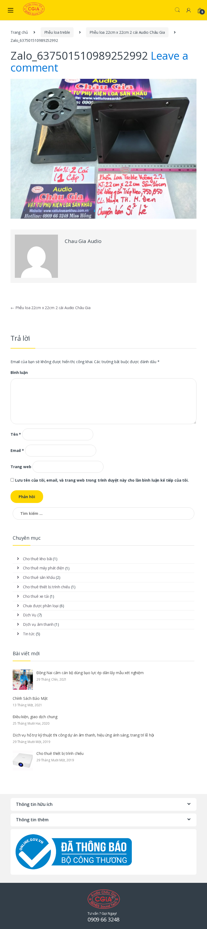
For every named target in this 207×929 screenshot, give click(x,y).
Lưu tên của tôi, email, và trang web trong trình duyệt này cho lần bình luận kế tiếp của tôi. (102, 480)
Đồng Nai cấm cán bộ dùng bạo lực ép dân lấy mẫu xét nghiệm (90, 672)
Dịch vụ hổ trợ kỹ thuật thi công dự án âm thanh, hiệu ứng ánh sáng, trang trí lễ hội (83, 735)
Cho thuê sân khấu (39, 577)
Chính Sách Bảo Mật (30, 698)
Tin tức (29, 633)
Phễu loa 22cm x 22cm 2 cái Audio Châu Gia (127, 32)
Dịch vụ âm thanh (38, 624)
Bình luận (19, 372)
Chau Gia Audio (83, 241)
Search (177, 10)
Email (17, 450)
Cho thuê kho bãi (37, 558)
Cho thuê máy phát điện (43, 567)
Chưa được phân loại (40, 605)
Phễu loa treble (57, 32)
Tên (16, 434)
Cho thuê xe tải (36, 596)
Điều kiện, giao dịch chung (35, 716)
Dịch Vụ (29, 614)
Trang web (21, 466)
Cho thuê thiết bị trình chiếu (46, 586)
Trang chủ (19, 32)
